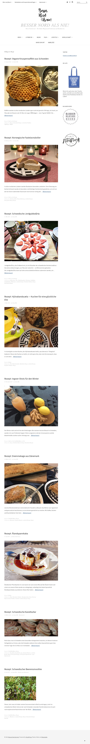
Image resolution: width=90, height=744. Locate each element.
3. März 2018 (7, 303)
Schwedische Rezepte (17, 122)
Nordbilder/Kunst (17, 441)
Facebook (69, 2)
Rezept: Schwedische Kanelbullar (20, 611)
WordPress (29, 737)
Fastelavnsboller (13, 198)
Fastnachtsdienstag (21, 198)
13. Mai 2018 (7, 216)
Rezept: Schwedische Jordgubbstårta (22, 213)
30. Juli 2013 (7, 672)
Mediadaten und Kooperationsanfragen (25, 2)
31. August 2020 (7, 61)
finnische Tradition (11, 598)
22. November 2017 (8, 381)
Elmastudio (44, 737)
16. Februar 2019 (8, 140)
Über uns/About (7, 2)
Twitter (67, 2)
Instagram (72, 2)
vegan (33, 654)
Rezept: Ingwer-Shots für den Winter (21, 378)
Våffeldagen (6, 124)
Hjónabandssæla (15, 364)
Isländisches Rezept (24, 364)
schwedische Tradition (26, 122)
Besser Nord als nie (16, 536)
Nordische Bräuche (17, 442)
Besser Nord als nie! (45, 25)
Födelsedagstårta (21, 280)
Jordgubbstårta (7, 281)
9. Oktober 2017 (7, 459)
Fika (16, 280)
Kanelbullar (12, 653)
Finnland (17, 598)
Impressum (42, 2)
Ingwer (11, 442)
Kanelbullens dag (18, 653)
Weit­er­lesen (8, 115)
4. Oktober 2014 (7, 615)
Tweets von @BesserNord (70, 55)
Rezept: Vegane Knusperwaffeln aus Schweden (26, 58)
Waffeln (11, 124)
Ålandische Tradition (17, 597)
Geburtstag (28, 280)
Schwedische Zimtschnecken (25, 654)
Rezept (15, 121)
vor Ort (23, 441)
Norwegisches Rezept (8, 200)
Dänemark (12, 520)
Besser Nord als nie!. (13, 737)
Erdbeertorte (12, 280)
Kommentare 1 (22, 615)
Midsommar (13, 281)
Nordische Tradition (28, 281)
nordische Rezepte (29, 198)
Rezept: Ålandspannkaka (16, 533)
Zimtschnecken (7, 656)
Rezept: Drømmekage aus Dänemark (21, 456)
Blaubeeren (12, 716)
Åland (11, 597)
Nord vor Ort (11, 121)
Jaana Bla (16, 61)
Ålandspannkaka (25, 597)
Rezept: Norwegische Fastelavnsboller (22, 137)
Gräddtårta (33, 280)
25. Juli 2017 (7, 536)
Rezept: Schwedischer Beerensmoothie (23, 669)
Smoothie (6, 718)
